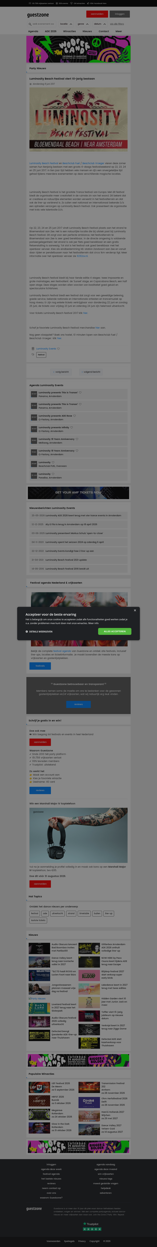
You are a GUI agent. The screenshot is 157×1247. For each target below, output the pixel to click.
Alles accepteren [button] (115, 631)
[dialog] (78, 623)
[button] (39, 631)
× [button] (135, 610)
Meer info (93, 622)
